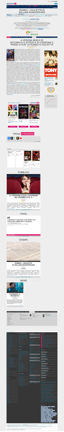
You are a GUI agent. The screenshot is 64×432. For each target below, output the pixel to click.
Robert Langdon (43, 416)
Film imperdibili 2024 (9, 337)
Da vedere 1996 (21, 14)
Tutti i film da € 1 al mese (14, 102)
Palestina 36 (20, 359)
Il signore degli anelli (43, 420)
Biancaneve (53, 410)
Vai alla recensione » (11, 208)
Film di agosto (9, 351)
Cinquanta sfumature (43, 414)
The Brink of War (20, 382)
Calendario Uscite (20, 424)
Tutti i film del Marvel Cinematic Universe (46, 419)
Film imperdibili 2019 (9, 344)
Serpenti (31, 369)
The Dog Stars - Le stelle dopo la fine (23, 334)
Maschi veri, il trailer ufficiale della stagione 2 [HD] (47, 381)
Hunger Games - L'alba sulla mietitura (23, 352)
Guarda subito (12, 126)
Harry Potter (47, 416)
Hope (19, 360)
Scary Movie (45, 406)
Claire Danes (35, 14)
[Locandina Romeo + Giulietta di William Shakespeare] (10, 60)
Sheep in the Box (20, 341)
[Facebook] (23, 19)
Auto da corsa (43, 415)
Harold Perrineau (47, 14)
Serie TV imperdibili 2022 (10, 361)
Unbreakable (53, 415)
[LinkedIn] (26, 19)
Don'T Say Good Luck (21, 385)
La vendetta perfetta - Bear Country (22, 337)
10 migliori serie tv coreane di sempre (12, 367)
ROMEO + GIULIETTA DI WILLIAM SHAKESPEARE (23, 264)
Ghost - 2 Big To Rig (45, 344)
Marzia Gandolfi (9, 314)
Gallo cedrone (43, 374)
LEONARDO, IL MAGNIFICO (15, 295)
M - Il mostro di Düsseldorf (33, 376)
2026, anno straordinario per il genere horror (46, 389)
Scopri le (23, 209)
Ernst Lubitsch (26, 65)
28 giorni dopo (53, 406)
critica (43, 16)
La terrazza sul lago (43, 369)
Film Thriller (8, 371)
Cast (13, 37)
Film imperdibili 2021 (9, 341)
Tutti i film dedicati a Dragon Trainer (45, 409)
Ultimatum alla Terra (43, 353)
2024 (13, 334)
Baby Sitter (51, 411)
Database (13, 424)
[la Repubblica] (52, 1)
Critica (21, 37)
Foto (47, 37)
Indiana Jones (49, 415)
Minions (42, 406)
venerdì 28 (8, 16)
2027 (7, 334)
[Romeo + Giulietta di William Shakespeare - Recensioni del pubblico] (23, 192)
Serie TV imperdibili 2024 (10, 358)
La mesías (21, 121)
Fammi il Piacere (32, 349)
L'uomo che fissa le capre (44, 367)
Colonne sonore (45, 424)
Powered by (35, 141)
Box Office (33, 424)
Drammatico (37, 15)
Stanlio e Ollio (43, 362)
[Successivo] (39, 159)
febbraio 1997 (12, 16)
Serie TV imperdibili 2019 (10, 365)
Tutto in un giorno (34, 122)
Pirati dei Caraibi (49, 414)
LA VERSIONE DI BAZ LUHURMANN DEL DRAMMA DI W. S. (23, 196)
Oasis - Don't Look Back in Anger (34, 371)
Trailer (38, 37)
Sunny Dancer (31, 341)
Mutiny (30, 368)
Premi (30, 37)
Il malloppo (31, 346)
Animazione (8, 374)
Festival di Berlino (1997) (24, 315)
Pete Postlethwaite (54, 14)
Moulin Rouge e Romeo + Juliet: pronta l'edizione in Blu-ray (26, 319)
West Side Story (21, 83)
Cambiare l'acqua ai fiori (21, 366)
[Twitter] (24, 19)
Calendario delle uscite (21, 347)
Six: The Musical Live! (21, 381)
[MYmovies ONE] (34, 102)
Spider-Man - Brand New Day (46, 338)
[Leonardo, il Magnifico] (15, 291)
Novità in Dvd (8, 354)
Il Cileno (19, 340)
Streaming (55, 37)
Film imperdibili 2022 (9, 340)
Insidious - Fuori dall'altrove (46, 341)
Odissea (43, 337)
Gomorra (49, 406)
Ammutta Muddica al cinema (44, 355)
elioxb (8, 320)
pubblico (46, 16)
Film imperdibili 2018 (9, 345)
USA (41, 15)
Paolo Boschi (9, 324)
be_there (8, 321)
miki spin (8, 317)
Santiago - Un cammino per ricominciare (23, 353)
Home (8, 424)
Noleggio (39, 27)
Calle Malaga (20, 357)
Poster (43, 37)
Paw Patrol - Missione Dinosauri (34, 359)
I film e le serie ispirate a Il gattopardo (46, 410)
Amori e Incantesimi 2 (32, 364)
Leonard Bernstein (24, 84)
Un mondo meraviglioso (33, 365)
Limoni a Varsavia (20, 338)
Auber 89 (31, 372)
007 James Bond (54, 414)
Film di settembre (9, 352)
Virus (46, 415)
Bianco (19, 371)
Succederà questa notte (21, 367)
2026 (9, 334)
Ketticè (30, 350)
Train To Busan (31, 338)
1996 (44, 15)
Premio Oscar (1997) (23, 314)
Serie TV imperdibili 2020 (10, 364)
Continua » (21, 304)
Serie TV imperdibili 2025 (10, 357)
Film (16, 424)
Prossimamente (37, 424)
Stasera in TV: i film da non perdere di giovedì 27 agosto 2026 (49, 396)
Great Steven (9, 319)
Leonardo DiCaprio (29, 14)
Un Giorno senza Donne (21, 384)
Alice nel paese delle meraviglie (51, 420)
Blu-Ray (36, 29)
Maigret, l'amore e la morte (21, 378)
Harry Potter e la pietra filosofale (22, 344)
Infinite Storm (42, 376)
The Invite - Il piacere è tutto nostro (22, 350)
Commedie (8, 370)
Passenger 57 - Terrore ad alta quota (45, 360)
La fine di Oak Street (45, 345)
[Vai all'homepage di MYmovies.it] (12, 4)
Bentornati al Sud (20, 363)
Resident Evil (20, 356)
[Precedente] (8, 159)
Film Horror (8, 373)
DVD (33, 29)
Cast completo (9, 15)
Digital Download (46, 27)
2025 (11, 334)
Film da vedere (9, 348)
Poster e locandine (35, 315)
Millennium (51, 416)
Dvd (29, 424)
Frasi (51, 37)
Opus (51, 409)
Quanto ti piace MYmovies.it (11, 331)
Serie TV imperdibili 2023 (10, 360)
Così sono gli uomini (21, 377)
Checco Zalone (43, 411)
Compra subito (40, 29)
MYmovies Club (50, 424)
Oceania (43, 334)
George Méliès (36, 64)
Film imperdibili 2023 (9, 338)
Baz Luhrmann (12, 14)
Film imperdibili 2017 (9, 347)
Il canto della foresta (21, 370)
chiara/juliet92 (9, 318)
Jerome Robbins (12, 84)
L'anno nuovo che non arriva (12, 122)
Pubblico (25, 37)
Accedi (56, 3)
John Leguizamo (41, 14)
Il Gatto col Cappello (21, 364)
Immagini (34, 316)
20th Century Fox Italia (24, 16)
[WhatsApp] (28, 19)
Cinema (10, 424)
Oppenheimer (47, 411)
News (17, 37)
